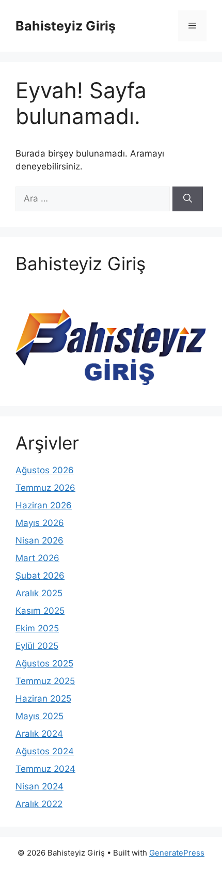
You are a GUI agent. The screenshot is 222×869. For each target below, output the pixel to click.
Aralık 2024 (39, 733)
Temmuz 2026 (45, 488)
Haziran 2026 (43, 505)
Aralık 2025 (38, 593)
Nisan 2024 (39, 786)
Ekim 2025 (37, 628)
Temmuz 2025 (45, 681)
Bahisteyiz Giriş (65, 26)
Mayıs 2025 (39, 716)
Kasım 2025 (40, 611)
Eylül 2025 (36, 646)
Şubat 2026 (40, 575)
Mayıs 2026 (39, 523)
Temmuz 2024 (45, 769)
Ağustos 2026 (44, 470)
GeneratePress (176, 853)
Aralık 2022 (38, 804)
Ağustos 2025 (44, 663)
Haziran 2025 (43, 698)
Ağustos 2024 (44, 751)
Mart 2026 (37, 558)
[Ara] (187, 199)
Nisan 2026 (39, 540)
